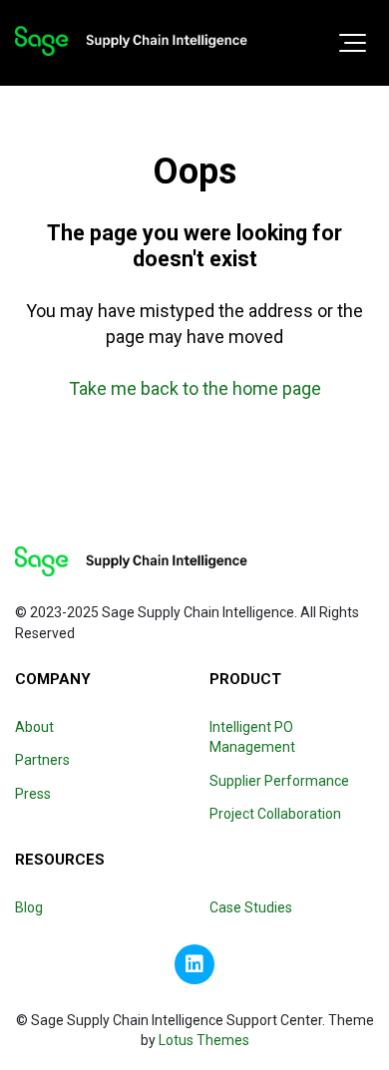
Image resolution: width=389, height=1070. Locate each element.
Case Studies (250, 907)
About (34, 727)
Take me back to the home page (195, 388)
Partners (42, 760)
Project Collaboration (275, 814)
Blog (29, 907)
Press (33, 794)
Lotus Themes (204, 1040)
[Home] (131, 41)
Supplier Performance (279, 781)
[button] (352, 43)
